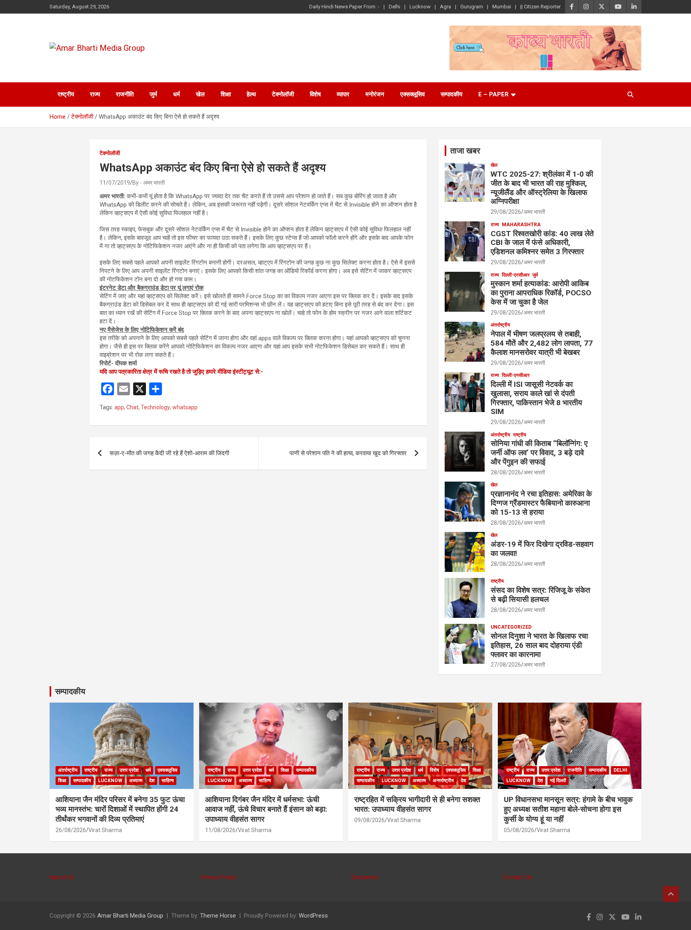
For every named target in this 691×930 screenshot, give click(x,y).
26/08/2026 (71, 830)
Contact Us (517, 877)
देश (152, 780)
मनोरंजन (374, 94)
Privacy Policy (219, 877)
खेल (200, 94)
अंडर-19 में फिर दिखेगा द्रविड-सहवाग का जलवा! (542, 549)
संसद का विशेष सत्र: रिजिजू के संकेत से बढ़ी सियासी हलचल (540, 594)
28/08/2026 (506, 472)
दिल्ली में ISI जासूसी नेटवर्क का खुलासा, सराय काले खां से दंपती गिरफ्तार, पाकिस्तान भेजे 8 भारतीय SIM (536, 398)
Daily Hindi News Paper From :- (344, 7)
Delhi (394, 7)
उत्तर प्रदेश (129, 770)
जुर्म (153, 94)
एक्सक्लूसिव (412, 94)
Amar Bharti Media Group (130, 915)
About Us (62, 877)
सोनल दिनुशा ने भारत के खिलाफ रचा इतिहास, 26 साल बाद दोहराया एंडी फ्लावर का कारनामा (539, 645)
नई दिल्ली (558, 780)
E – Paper (493, 94)
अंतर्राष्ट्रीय (500, 325)
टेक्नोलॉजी (283, 94)
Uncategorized (511, 627)
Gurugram (471, 7)
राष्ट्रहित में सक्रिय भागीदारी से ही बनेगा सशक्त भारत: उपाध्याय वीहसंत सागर (417, 804)
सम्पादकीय (451, 94)
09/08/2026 (369, 820)
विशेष (315, 94)
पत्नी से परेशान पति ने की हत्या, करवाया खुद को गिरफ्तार (348, 453)
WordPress (313, 915)
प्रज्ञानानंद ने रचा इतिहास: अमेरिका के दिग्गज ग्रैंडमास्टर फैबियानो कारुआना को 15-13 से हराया (541, 503)
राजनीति (125, 94)
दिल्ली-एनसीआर (515, 275)
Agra (445, 7)
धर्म (176, 94)
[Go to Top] (671, 894)
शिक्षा (226, 94)
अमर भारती (534, 212)
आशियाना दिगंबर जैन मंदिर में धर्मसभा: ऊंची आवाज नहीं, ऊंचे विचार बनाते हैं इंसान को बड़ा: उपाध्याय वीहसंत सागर (266, 809)
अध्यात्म (135, 780)
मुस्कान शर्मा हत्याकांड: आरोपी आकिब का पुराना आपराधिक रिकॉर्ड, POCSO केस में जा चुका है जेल (541, 293)
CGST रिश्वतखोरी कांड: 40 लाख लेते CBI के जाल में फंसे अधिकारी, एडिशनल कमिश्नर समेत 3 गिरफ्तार (542, 243)
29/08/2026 (506, 212)
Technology (155, 407)
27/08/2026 (506, 664)
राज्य (95, 94)
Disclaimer (365, 877)
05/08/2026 (519, 830)
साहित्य (168, 780)
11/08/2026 (220, 830)
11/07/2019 (115, 182)
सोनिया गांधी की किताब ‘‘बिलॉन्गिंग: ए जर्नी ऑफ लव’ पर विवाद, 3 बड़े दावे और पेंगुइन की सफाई (539, 452)
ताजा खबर (465, 150)
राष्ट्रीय (66, 94)
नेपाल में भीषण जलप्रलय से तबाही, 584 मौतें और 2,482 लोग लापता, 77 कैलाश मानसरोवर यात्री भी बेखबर (542, 343)
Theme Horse (218, 915)
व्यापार (343, 94)
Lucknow (420, 7)
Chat (132, 407)
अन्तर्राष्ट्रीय (443, 780)
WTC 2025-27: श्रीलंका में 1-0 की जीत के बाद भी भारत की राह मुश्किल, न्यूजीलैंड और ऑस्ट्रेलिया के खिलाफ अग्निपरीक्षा (542, 187)
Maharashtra (521, 224)
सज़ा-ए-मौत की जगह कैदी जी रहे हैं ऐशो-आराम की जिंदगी (169, 453)
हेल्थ (251, 94)
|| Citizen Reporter (540, 7)
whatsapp (185, 407)
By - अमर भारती (148, 182)
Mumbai (501, 7)
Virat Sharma (105, 830)
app (119, 407)
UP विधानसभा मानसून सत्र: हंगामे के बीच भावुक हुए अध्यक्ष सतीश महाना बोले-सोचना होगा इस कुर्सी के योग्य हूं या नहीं (568, 809)
